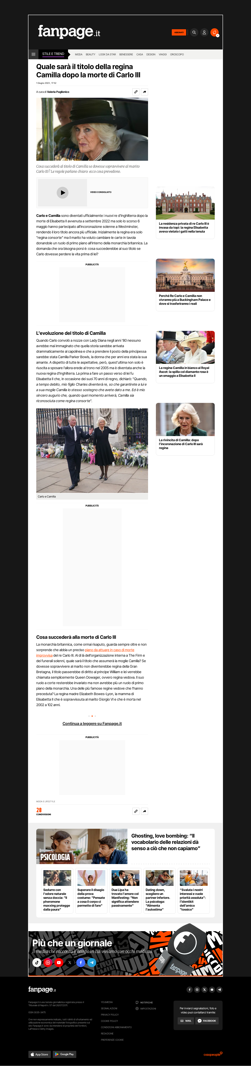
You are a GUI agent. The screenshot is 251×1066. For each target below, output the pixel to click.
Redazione (107, 1033)
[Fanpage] (42, 990)
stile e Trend (53, 54)
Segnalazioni (109, 1008)
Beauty (90, 54)
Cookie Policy (109, 1020)
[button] (144, 91)
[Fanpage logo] (64, 32)
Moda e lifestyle (45, 801)
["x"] (69, 962)
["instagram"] (47, 962)
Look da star (107, 54)
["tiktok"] (36, 962)
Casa (139, 54)
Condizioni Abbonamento (116, 1027)
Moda (78, 54)
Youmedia (107, 1002)
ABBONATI (179, 32)
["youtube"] (58, 962)
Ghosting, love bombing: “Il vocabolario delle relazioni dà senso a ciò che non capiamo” (165, 842)
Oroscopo (177, 54)
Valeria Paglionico (58, 91)
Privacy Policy (110, 1014)
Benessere (126, 54)
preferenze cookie (112, 1039)
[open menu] (33, 54)
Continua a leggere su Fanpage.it (92, 723)
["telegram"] (91, 962)
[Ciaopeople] (213, 1055)
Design (150, 54)
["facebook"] (80, 962)
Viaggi (163, 54)
